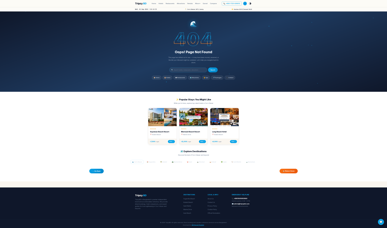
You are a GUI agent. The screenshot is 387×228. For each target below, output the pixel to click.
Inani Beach (187, 213)
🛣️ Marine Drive (177, 162)
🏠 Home (156, 77)
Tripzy (141, 3)
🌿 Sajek (224, 162)
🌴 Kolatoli (163, 162)
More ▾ (197, 3)
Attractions (181, 3)
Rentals (190, 3)
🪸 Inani (189, 162)
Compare (213, 3)
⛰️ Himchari (201, 162)
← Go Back (96, 171)
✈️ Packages (217, 77)
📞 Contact (229, 77)
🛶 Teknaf (213, 162)
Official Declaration (214, 213)
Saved (205, 3)
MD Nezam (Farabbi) (198, 225)
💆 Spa (206, 77)
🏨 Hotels (167, 77)
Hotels (161, 3)
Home (154, 3)
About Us (211, 199)
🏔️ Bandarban (250, 162)
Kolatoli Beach (188, 202)
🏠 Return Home (288, 171)
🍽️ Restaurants (180, 77)
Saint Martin (187, 206)
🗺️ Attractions (194, 77)
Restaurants (170, 3)
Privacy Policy (212, 206)
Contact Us (211, 202)
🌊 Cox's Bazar (137, 162)
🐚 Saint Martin (236, 162)
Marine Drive (187, 209)
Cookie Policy (212, 209)
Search (213, 70)
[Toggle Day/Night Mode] (250, 3)
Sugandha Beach (189, 199)
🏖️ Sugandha (151, 162)
